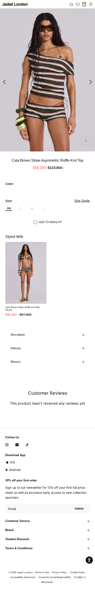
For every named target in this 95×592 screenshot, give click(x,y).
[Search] (71, 4)
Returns (16, 361)
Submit (79, 508)
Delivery (16, 348)
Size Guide (82, 200)
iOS (12, 462)
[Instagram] (6, 444)
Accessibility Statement (22, 577)
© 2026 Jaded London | (21, 572)
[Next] (91, 82)
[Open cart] (84, 4)
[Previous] (4, 82)
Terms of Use (42, 572)
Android (15, 470)
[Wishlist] (78, 4)
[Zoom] (85, 141)
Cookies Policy (77, 572)
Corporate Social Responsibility (54, 577)
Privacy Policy (59, 572)
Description (18, 334)
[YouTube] (17, 444)
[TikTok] (27, 444)
